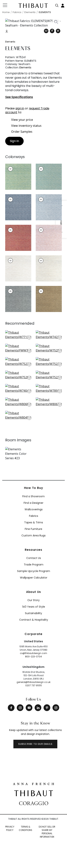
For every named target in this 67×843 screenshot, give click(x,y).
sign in (19, 108)
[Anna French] (33, 783)
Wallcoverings (34, 509)
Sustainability (33, 613)
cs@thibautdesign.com (33, 653)
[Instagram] (20, 707)
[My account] (63, 5)
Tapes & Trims (33, 522)
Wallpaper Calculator (33, 577)
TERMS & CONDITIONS (25, 828)
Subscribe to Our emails (35, 744)
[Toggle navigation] (7, 5)
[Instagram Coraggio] (55, 707)
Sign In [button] (14, 141)
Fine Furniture (33, 529)
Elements (10, 41)
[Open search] (57, 5)
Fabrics (33, 516)
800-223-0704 (33, 656)
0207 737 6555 (33, 685)
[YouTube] (29, 707)
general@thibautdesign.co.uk (33, 682)
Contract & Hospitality (33, 620)
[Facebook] (11, 707)
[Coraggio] (33, 803)
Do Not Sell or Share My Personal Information (47, 831)
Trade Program (33, 564)
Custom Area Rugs (33, 535)
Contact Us (33, 558)
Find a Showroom (33, 496)
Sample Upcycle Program (33, 571)
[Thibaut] (33, 793)
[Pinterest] (58, 31)
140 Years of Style (33, 607)
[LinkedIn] (38, 707)
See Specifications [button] (19, 97)
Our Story (33, 600)
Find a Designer (33, 503)
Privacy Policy (9, 828)
